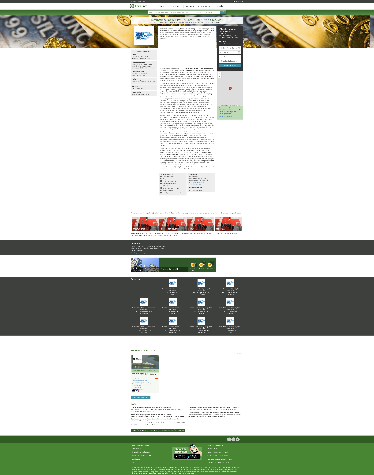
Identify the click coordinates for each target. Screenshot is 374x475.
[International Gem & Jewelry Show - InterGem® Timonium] (201, 321)
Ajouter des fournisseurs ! (140, 397)
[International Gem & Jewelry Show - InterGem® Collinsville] (230, 283)
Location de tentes (138, 387)
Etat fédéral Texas (167, 431)
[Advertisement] (187, 54)
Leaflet (222, 105)
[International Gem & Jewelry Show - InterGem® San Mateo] (201, 283)
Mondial (143, 431)
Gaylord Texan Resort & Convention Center (226, 109)
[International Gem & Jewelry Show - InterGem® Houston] (201, 302)
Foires (162, 6)
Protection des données (215, 445)
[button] (230, 88)
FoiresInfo (140, 6)
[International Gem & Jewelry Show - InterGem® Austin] (172, 302)
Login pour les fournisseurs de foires (219, 462)
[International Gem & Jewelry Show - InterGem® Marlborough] (230, 302)
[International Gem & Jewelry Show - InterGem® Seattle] (230, 321)
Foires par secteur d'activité (140, 445)
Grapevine (180, 431)
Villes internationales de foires (141, 455)
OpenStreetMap (231, 105)
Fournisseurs (175, 6)
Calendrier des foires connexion (217, 455)
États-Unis (153, 431)
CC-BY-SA (241, 105)
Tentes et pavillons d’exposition (142, 384)
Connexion (133, 1)
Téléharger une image (138, 253)
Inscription (141, 1)
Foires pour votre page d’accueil (217, 452)
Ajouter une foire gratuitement (199, 6)
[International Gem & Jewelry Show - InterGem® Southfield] (144, 321)
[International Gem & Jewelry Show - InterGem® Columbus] (172, 321)
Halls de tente (137, 385)
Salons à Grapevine (225, 116)
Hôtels (220, 6)
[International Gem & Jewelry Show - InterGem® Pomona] (172, 283)
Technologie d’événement (140, 382)
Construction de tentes (139, 381)
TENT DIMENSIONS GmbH (144, 374)
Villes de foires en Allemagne (140, 452)
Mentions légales (213, 448)
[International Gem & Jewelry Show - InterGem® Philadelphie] (144, 302)
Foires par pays (136, 448)
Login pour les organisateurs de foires (219, 459)
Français (239, 1)
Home (134, 431)
